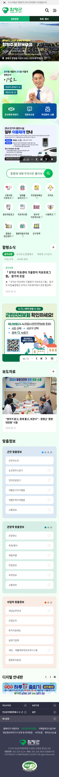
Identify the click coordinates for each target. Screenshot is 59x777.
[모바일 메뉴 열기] (54, 10)
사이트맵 (38, 732)
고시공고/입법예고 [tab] (24, 254)
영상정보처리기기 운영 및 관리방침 (18, 732)
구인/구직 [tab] (8, 259)
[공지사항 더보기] (53, 247)
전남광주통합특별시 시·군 (12, 712)
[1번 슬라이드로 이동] (43, 452)
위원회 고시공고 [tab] (44, 254)
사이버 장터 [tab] (22, 259)
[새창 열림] (29, 766)
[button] (23, 51)
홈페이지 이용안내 (11, 728)
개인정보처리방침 (28, 728)
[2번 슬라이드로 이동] (45, 452)
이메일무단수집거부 (47, 728)
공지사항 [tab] (8, 254)
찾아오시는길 (50, 732)
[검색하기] (48, 173)
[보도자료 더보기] (53, 371)
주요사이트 (6, 705)
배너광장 (5, 718)
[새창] (29, 333)
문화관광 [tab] (15, 18)
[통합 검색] (47, 10)
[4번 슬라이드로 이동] (51, 452)
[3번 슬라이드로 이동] (48, 452)
